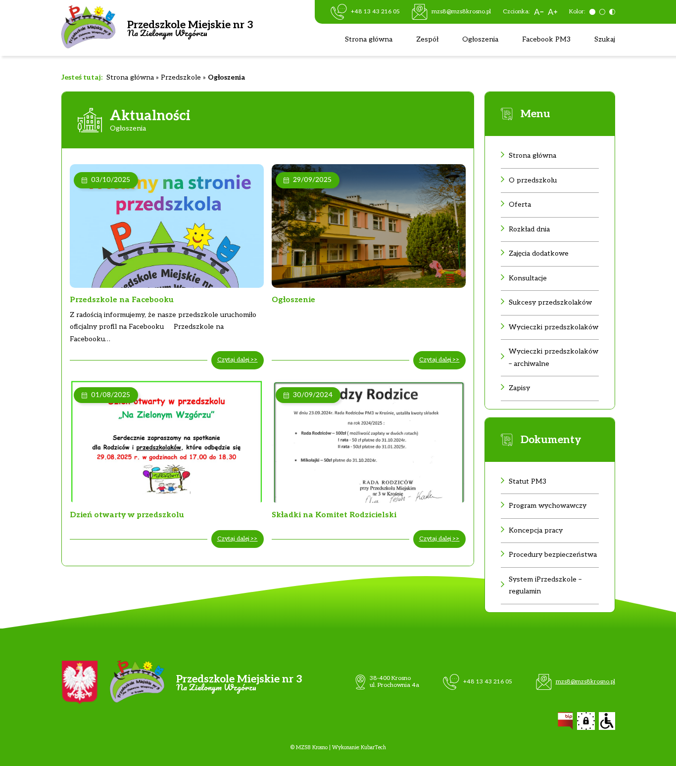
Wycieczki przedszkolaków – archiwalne (553, 357)
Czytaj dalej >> (237, 359)
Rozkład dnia (529, 229)
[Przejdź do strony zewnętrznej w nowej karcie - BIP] (565, 721)
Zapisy (519, 388)
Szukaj (604, 39)
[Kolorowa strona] (602, 12)
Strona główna (368, 39)
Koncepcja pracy (536, 530)
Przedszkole (181, 77)
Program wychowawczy (547, 505)
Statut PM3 (527, 481)
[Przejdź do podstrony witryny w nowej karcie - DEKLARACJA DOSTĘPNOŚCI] (607, 721)
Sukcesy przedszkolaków (550, 302)
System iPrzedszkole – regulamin (545, 585)
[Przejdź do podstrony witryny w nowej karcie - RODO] (586, 721)
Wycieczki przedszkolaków (553, 327)
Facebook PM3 (546, 39)
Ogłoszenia (480, 39)
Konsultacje (528, 278)
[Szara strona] (592, 12)
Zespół (427, 39)
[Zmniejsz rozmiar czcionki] (539, 12)
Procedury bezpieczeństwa (553, 554)
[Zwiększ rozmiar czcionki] (552, 12)
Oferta (520, 204)
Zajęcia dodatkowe (539, 253)
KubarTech (373, 747)
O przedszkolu (533, 180)
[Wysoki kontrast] (612, 12)
